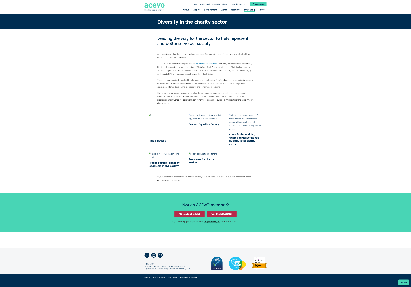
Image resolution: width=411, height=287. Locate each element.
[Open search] (245, 4)
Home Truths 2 (157, 141)
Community (216, 4)
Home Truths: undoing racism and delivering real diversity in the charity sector (244, 139)
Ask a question (259, 4)
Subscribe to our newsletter (188, 277)
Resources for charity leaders (201, 161)
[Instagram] (153, 255)
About (186, 9)
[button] (403, 282)
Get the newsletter (221, 213)
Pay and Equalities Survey (206, 64)
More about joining (189, 213)
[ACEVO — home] (154, 6)
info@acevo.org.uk (212, 221)
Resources (235, 9)
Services (263, 9)
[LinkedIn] (146, 255)
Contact (147, 277)
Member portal (205, 4)
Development (210, 9)
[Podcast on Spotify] (160, 255)
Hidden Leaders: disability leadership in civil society (164, 164)
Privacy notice (172, 277)
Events (224, 9)
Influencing (249, 9)
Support (196, 9)
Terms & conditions (158, 277)
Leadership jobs (236, 4)
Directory (225, 4)
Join (195, 4)
